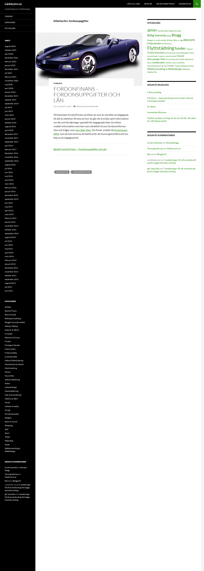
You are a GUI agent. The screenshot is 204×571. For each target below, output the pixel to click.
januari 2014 (10, 264)
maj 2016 (9, 176)
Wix (155, 72)
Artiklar (148, 4)
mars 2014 (9, 256)
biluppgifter (62, 172)
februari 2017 (10, 149)
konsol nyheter (171, 56)
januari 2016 (10, 191)
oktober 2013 (10, 275)
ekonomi (189, 40)
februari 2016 (10, 187)
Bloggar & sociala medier (156, 40)
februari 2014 (10, 260)
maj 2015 (9, 207)
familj (164, 44)
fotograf (189, 49)
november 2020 (11, 80)
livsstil (180, 55)
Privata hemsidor (172, 59)
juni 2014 (9, 245)
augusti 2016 (10, 164)
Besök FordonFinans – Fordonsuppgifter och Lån (80, 149)
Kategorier (10, 22)
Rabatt (182, 59)
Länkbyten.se (13, 4)
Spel (6, 429)
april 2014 (9, 252)
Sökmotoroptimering (155, 66)
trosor (170, 65)
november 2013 (11, 271)
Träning (177, 66)
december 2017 (11, 134)
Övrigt (7, 410)
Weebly (150, 72)
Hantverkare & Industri (14, 364)
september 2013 (11, 279)
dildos (175, 40)
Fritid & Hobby (11, 353)
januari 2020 (10, 92)
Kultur (7, 383)
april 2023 (9, 54)
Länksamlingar (11, 387)
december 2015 (11, 195)
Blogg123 (161, 154)
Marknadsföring (11, 391)
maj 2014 (9, 249)
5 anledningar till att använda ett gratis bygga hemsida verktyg (171, 161)
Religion (8, 418)
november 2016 (11, 157)
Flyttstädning (160, 48)
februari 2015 (10, 218)
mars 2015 (9, 214)
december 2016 (11, 153)
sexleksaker (158, 62)
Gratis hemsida (155, 52)
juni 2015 (9, 203)
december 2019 (11, 96)
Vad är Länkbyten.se (165, 4)
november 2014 (11, 226)
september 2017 (11, 142)
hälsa (192, 53)
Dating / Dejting (11, 326)
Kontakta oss (185, 4)
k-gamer (161, 56)
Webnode (186, 69)
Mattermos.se (173, 148)
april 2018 (9, 130)
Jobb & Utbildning (12, 379)
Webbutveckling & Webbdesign (164, 68)
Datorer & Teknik (12, 330)
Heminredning (11, 368)
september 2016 (11, 161)
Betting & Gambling (13, 318)
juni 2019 (9, 111)
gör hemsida (153, 168)
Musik (7, 402)
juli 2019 (8, 107)
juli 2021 (8, 73)
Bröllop (169, 40)
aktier (152, 30)
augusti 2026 (10, 46)
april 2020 (9, 88)
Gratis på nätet (170, 53)
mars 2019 (9, 115)
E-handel (8, 334)
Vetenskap (9, 441)
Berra (150, 154)
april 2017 (9, 145)
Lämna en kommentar (87, 106)
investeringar (152, 56)
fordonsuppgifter (82, 172)
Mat (162, 58)
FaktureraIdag (154, 92)
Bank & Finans (11, 311)
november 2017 (11, 138)
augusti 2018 (10, 126)
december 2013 (11, 268)
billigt (169, 36)
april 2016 (9, 180)
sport (174, 63)
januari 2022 (10, 65)
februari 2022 (10, 61)
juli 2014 (8, 241)
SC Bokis (151, 106)
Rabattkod (189, 59)
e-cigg (180, 40)
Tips (165, 66)
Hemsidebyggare (182, 53)
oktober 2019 (10, 100)
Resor (149, 63)
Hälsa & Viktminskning (14, 360)
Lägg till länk (133, 4)
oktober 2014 (10, 229)
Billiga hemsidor (175, 31)
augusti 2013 (10, 283)
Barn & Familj (10, 314)
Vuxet (7, 444)
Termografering (155, 148)
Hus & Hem (9, 376)
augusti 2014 (10, 237)
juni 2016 (9, 172)
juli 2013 (8, 287)
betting (160, 31)
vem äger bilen (83, 129)
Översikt (9, 16)
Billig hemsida (156, 35)
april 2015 (9, 210)
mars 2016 (9, 184)
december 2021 (11, 69)
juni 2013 (9, 291)
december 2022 (11, 58)
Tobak (7, 437)
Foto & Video (10, 349)
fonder (180, 48)
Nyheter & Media (12, 406)
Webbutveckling (187, 66)
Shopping (9, 425)
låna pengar (153, 58)
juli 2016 (8, 168)
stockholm (181, 63)
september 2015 (11, 199)
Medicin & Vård (11, 398)
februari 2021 (10, 77)
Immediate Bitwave (156, 112)
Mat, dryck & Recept (13, 395)
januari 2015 (10, 222)
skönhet (168, 63)
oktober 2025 (10, 50)
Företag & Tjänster (12, 345)
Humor (8, 372)
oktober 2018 (10, 122)
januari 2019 (10, 119)
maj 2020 (9, 84)
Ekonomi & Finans (12, 337)
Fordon (58, 83)
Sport (7, 433)
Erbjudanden (154, 43)
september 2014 (11, 233)
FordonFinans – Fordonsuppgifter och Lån (87, 94)
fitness (169, 44)
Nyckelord (10, 28)
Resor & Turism (11, 421)
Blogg (176, 35)
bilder (166, 31)
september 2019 (11, 103)
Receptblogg (172, 142)
